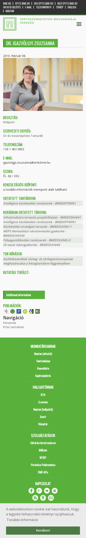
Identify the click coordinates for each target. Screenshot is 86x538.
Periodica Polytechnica (43, 464)
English (72, 7)
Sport (43, 416)
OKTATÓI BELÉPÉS (12, 7)
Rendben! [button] (43, 530)
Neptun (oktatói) (43, 353)
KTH (43, 394)
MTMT (43, 457)
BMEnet (43, 450)
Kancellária (43, 368)
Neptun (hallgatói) (43, 409)
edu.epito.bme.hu (43, 3)
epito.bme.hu (22, 3)
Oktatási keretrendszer (43, 442)
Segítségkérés (43, 375)
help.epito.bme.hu (67, 3)
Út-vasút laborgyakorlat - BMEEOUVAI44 (31, 245)
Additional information (18, 295)
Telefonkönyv (44, 7)
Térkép (59, 7)
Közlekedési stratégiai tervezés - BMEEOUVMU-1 (37, 227)
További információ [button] (22, 519)
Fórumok (9, 323)
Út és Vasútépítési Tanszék (23, 136)
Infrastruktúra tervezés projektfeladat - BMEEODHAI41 (42, 217)
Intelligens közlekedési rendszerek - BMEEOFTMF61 (39, 203)
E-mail (28, 7)
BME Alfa (43, 472)
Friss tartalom (13, 327)
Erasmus (43, 402)
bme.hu (7, 3)
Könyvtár (43, 424)
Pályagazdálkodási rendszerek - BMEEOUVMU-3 (36, 240)
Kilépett (9, 122)
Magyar (10, 11)
